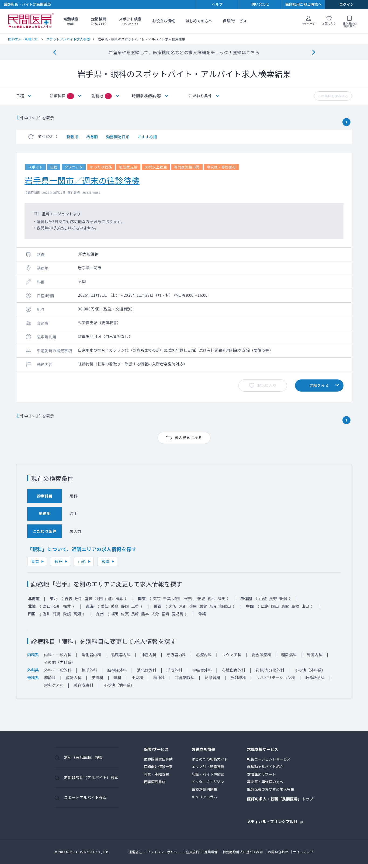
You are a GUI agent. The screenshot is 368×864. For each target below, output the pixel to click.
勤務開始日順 (118, 136)
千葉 (167, 598)
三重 (135, 606)
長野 (273, 598)
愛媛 (67, 613)
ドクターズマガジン (208, 781)
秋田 (59, 561)
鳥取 (285, 606)
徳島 (57, 613)
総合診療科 (261, 654)
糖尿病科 (289, 654)
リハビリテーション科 (275, 677)
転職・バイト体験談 (208, 774)
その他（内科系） (59, 662)
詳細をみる (319, 385)
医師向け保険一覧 (158, 766)
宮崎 (165, 613)
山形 (82, 561)
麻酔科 (50, 677)
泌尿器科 (212, 677)
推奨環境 (211, 851)
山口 (305, 606)
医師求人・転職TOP (23, 39)
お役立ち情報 (163, 20)
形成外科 (174, 670)
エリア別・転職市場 (208, 766)
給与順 (92, 136)
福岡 (115, 613)
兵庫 (193, 606)
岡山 (275, 606)
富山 (47, 606)
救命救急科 (315, 677)
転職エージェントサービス (269, 759)
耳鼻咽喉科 (185, 677)
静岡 (125, 606)
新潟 (283, 598)
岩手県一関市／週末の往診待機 (82, 180)
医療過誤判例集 (204, 789)
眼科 (117, 677)
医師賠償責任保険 (158, 759)
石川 (57, 606)
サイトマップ (303, 851)
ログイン (346, 4)
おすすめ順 (147, 136)
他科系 (33, 677)
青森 (35, 561)
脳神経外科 (117, 670)
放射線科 (238, 677)
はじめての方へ (199, 20)
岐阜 (115, 606)
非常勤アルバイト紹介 (265, 766)
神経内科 (149, 654)
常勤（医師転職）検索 (83, 757)
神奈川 (189, 598)
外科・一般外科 (58, 670)
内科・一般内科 (58, 654)
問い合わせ (260, 4)
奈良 (213, 606)
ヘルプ (217, 4)
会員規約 (192, 851)
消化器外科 (147, 670)
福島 (119, 598)
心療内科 (204, 654)
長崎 (135, 613)
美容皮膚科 (83, 685)
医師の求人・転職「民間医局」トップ (280, 799)
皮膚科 (97, 677)
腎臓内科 (314, 654)
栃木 (211, 598)
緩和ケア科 (54, 685)
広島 (265, 606)
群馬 (221, 598)
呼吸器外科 (202, 670)
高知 (77, 613)
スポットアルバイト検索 (85, 797)
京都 (183, 606)
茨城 (201, 598)
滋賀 (203, 606)
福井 (67, 606)
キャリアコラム (204, 796)
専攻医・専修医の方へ (265, 781)
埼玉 (177, 598)
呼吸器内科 (176, 654)
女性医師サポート (261, 774)
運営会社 (135, 851)
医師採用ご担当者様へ (303, 4)
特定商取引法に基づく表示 (243, 851)
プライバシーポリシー (164, 851)
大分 (155, 613)
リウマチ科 (232, 654)
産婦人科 (74, 677)
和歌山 (225, 606)
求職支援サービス (262, 749)
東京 (157, 598)
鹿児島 (177, 613)
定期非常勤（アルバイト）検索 (91, 777)
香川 (47, 613)
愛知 (105, 606)
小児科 (137, 677)
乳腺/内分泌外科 (269, 670)
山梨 (263, 598)
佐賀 (125, 613)
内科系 (33, 654)
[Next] (313, 52)
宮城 (105, 561)
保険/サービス (235, 20)
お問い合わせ (278, 851)
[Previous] (54, 52)
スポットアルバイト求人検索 (68, 39)
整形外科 (89, 670)
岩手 (79, 598)
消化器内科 (91, 654)
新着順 (72, 136)
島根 (295, 606)
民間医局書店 (155, 781)
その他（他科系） (119, 685)
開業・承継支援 (156, 774)
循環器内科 (121, 654)
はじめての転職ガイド (210, 759)
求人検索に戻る (188, 437)
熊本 (145, 613)
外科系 (33, 670)
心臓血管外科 (233, 670)
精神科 (159, 677)
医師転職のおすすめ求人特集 (270, 789)
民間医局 (31, 21)
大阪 (173, 606)
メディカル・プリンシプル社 (272, 821)
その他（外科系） (310, 670)
